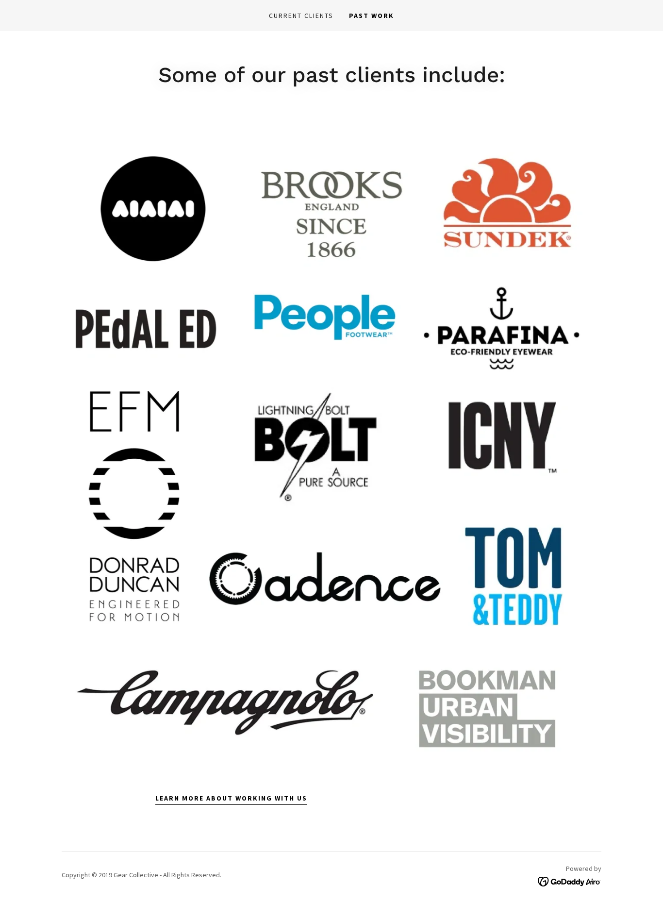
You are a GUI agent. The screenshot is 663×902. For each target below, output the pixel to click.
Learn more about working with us (231, 798)
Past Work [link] (371, 15)
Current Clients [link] (301, 15)
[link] (569, 880)
